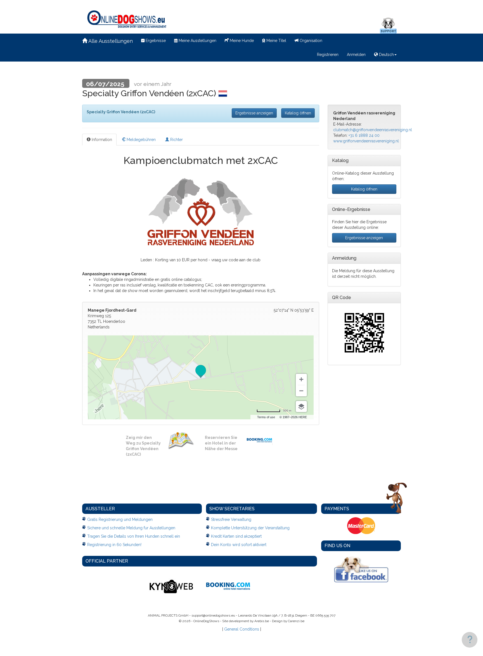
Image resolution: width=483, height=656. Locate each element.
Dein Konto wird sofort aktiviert (238, 544)
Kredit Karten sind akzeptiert (236, 536)
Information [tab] (101, 139)
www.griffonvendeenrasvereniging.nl (366, 141)
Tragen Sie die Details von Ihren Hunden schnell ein (133, 536)
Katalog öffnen (298, 113)
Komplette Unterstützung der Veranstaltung (250, 528)
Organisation (310, 40)
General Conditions (241, 629)
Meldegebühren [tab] (141, 139)
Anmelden (356, 54)
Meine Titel (275, 40)
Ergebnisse (155, 40)
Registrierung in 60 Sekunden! (114, 544)
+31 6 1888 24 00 (364, 135)
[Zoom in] (301, 379)
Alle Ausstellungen (110, 41)
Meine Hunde (241, 40)
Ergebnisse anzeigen (254, 113)
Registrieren (327, 54)
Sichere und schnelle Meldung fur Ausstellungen (131, 528)
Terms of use (266, 417)
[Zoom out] (301, 390)
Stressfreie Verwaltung (231, 519)
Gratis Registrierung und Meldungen (120, 519)
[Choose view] (301, 406)
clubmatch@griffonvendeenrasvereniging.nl (372, 130)
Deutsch (386, 54)
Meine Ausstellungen (196, 40)
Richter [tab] (176, 139)
